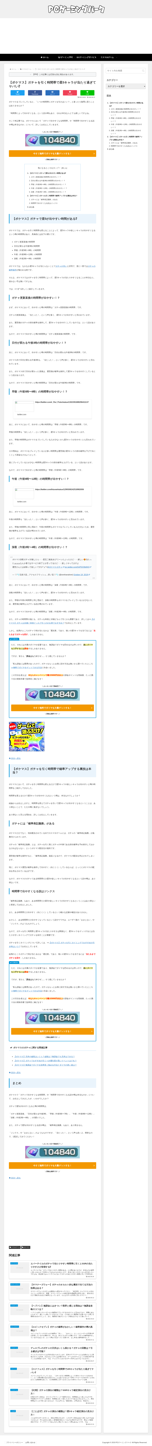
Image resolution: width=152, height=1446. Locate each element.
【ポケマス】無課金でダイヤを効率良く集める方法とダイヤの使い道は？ (45, 1065)
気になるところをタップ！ (49, 168)
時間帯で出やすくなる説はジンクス (44, 203)
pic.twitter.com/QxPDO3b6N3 (77, 567)
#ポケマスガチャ (55, 567)
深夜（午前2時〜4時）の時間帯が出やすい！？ (48, 192)
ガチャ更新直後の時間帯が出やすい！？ (46, 177)
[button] (143, 70)
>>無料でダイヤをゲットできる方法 (26, 668)
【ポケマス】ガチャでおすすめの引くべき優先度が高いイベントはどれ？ (45, 1061)
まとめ (31, 207)
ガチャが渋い (61, 266)
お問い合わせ (30, 1442)
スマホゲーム (15, 1247)
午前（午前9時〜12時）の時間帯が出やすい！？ (49, 188)
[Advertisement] (76, 36)
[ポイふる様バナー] (27, 751)
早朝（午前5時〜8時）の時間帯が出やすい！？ (48, 184)
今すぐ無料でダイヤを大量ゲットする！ (52, 153)
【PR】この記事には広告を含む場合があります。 (53, 74)
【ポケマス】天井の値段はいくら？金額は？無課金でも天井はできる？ (44, 1057)
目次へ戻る (16, 758)
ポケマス (27, 1247)
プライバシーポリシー (14, 1442)
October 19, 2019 (81, 575)
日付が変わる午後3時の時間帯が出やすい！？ (48, 181)
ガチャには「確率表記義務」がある (44, 199)
